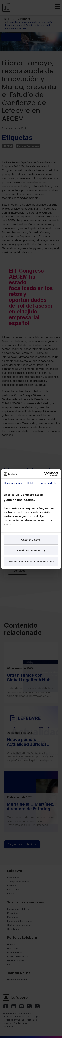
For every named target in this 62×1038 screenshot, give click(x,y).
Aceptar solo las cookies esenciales (31, 561)
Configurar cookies (29, 550)
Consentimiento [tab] (13, 482)
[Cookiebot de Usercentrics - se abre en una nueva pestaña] (44, 474)
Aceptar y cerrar (31, 539)
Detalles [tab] (31, 482)
